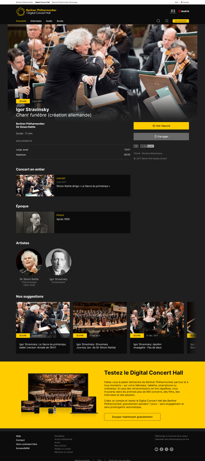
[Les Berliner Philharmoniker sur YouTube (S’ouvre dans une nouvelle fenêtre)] (156, 449)
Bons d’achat (60, 445)
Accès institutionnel (63, 439)
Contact (20, 440)
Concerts (21, 21)
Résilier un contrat (63, 449)
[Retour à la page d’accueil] (36, 11)
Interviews (36, 21)
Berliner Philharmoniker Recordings (64, 2)
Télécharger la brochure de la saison (171, 436)
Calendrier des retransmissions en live (172, 439)
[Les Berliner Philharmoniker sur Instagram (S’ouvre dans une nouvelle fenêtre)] (171, 449)
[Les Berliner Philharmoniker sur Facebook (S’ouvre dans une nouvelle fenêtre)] (161, 449)
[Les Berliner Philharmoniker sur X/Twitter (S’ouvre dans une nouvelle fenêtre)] (166, 449)
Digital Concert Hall (42, 2)
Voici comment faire (26, 444)
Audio (49, 21)
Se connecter (181, 21)
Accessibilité (23, 448)
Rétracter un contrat (64, 452)
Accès (60, 21)
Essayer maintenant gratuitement (132, 416)
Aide (176, 2)
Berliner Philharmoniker (24, 2)
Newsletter (59, 436)
